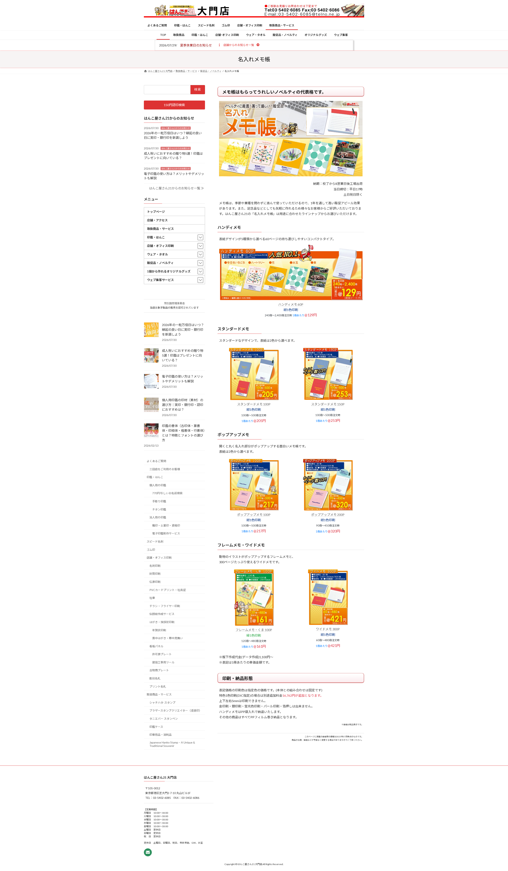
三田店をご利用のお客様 (164, 469)
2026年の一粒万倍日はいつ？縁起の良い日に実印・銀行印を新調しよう (183, 329)
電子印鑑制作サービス (166, 533)
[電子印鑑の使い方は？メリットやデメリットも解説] (151, 381)
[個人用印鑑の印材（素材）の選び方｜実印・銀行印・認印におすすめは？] (151, 405)
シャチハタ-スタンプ (162, 702)
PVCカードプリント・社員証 (167, 590)
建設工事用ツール (163, 662)
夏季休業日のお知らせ (196, 45)
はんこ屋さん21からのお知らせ (176, 128)
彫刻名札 (155, 678)
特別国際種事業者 (174, 303)
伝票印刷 (155, 581)
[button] (238, 45)
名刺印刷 (155, 565)
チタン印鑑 (159, 509)
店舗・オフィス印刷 (159, 557)
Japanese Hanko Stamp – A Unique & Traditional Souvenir (172, 744)
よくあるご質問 (156, 461)
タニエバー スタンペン (163, 718)
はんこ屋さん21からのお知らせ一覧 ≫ (176, 188)
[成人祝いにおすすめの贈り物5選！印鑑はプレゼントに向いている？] (151, 356)
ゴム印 (151, 549)
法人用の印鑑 (157, 517)
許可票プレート (162, 654)
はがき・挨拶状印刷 (161, 622)
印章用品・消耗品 (160, 734)
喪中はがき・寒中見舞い (167, 638)
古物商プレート (159, 670)
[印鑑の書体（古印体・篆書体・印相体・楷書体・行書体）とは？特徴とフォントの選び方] (151, 431)
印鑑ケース (156, 726)
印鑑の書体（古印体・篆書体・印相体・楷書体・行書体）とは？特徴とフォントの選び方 (183, 433)
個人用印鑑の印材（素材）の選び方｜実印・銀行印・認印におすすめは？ (182, 404)
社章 (152, 598)
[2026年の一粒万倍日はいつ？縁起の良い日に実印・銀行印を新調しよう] (151, 330)
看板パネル (156, 646)
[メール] (148, 852)
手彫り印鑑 (159, 501)
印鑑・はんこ (155, 477)
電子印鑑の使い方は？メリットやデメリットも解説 (182, 378)
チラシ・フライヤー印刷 (164, 606)
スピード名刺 (155, 541)
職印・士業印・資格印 (166, 525)
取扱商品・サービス (159, 694)
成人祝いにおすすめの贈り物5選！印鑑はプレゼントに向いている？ (182, 355)
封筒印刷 (155, 574)
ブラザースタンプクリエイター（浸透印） (175, 710)
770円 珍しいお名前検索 (167, 493)
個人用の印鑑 (157, 485)
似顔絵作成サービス (161, 614)
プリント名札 (157, 686)
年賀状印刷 (159, 630)
